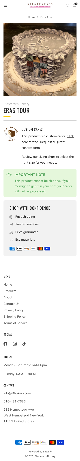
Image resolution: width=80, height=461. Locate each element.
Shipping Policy (14, 316)
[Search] (68, 5)
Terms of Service (15, 323)
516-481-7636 (14, 401)
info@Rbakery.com (17, 393)
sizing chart (47, 157)
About (7, 297)
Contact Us (11, 304)
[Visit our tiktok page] (24, 344)
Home (7, 284)
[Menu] (5, 5)
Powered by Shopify (40, 451)
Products (9, 291)
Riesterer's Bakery (16, 104)
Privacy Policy (13, 310)
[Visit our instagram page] (14, 344)
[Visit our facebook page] (5, 344)
